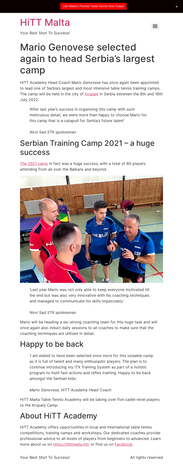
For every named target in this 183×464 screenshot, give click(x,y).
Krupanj (91, 94)
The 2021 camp (34, 163)
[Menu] (155, 26)
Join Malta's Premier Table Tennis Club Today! (93, 6)
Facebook (123, 444)
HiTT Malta (45, 22)
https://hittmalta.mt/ (71, 444)
